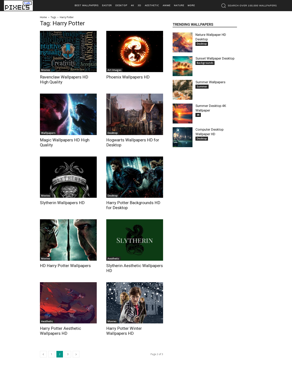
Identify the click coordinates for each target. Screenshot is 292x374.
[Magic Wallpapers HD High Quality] (68, 114)
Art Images (114, 70)
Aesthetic (113, 258)
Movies (45, 70)
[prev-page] (43, 354)
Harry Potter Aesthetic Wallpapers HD (60, 331)
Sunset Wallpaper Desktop (214, 58)
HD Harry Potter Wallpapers (65, 265)
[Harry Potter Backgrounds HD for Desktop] (134, 177)
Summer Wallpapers (210, 82)
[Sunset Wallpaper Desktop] (182, 66)
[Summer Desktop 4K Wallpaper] (182, 113)
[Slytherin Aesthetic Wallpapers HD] (134, 239)
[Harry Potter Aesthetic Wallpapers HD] (68, 302)
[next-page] (76, 354)
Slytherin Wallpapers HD (62, 202)
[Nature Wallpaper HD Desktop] (182, 42)
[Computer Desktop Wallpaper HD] (182, 137)
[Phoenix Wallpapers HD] (134, 51)
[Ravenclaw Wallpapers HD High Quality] (68, 51)
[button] (248, 5)
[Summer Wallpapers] (182, 90)
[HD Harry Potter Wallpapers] (68, 239)
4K (198, 115)
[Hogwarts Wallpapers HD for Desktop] (134, 114)
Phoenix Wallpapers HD (128, 77)
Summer (202, 86)
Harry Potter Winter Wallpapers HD (124, 331)
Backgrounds (205, 63)
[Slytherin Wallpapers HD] (68, 177)
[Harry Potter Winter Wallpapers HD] (134, 302)
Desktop (112, 133)
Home (43, 17)
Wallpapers (48, 133)
